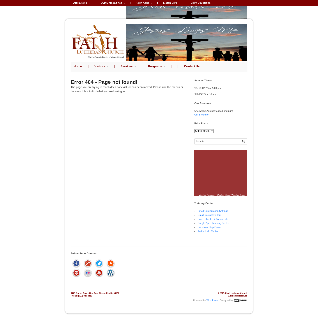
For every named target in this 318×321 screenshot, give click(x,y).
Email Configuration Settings (213, 211)
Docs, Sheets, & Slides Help (213, 219)
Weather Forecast (207, 195)
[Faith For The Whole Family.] (98, 59)
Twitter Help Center (208, 231)
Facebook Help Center (209, 227)
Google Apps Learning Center (213, 223)
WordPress (212, 300)
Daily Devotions (201, 2)
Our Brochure (201, 114)
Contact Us (192, 66)
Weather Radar (238, 195)
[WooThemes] (240, 300)
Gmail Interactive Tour (209, 215)
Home (78, 66)
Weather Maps (223, 195)
